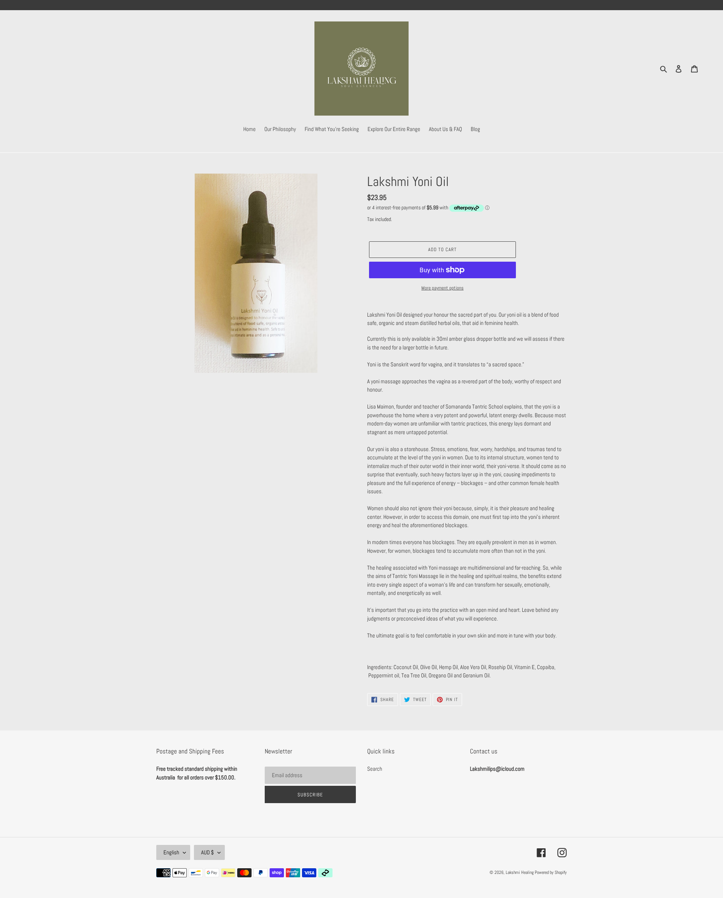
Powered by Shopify (551, 872)
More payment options (442, 288)
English (171, 852)
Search (374, 768)
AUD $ (207, 852)
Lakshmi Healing (520, 872)
